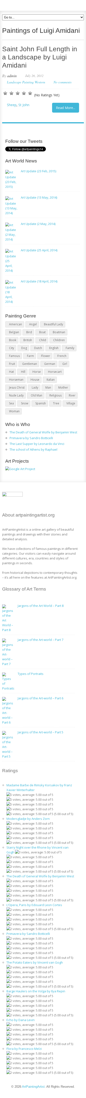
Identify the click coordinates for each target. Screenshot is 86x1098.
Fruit (12, 364)
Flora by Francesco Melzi (24, 1048)
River (72, 395)
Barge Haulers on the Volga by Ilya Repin (35, 991)
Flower (45, 356)
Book (12, 340)
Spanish (40, 403)
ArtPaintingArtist (20, 4)
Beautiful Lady (53, 324)
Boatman (59, 332)
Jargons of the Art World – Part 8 (41, 606)
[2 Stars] (11, 93)
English (54, 348)
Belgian (14, 332)
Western (40, 82)
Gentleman (29, 364)
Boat (42, 332)
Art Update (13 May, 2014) (39, 197)
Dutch (38, 348)
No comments (62, 82)
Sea (11, 403)
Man (48, 387)
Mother (63, 387)
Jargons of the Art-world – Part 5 (40, 732)
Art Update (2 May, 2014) (38, 224)
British (27, 340)
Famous (14, 356)
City (11, 348)
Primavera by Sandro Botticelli (31, 438)
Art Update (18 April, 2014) (39, 281)
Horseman (16, 380)
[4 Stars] (24, 93)
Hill (23, 372)
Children (59, 340)
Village (70, 403)
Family (70, 348)
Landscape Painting (20, 82)
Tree (56, 403)
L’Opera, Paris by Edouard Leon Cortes (34, 905)
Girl (64, 364)
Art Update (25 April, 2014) (39, 250)
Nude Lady (16, 395)
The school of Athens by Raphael (33, 449)
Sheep (11, 105)
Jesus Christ (17, 387)
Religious (55, 395)
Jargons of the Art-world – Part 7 (40, 640)
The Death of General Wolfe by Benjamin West (43, 432)
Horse (36, 372)
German (49, 364)
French (61, 356)
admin (12, 75)
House (35, 380)
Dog (24, 348)
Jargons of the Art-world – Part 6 (40, 698)
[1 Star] (5, 93)
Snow (24, 403)
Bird (29, 332)
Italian (51, 380)
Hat (11, 372)
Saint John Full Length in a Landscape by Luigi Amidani (39, 57)
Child (42, 340)
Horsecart (55, 372)
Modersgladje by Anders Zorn (28, 818)
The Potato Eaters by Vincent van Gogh (34, 962)
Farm (30, 356)
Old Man (36, 395)
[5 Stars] (30, 93)
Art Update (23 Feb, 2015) (38, 171)
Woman (14, 411)
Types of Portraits (30, 674)
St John (23, 105)
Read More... (65, 107)
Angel (33, 324)
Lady (35, 387)
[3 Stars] (18, 93)
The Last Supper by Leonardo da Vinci (37, 444)
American (15, 324)
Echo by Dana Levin (20, 1020)
